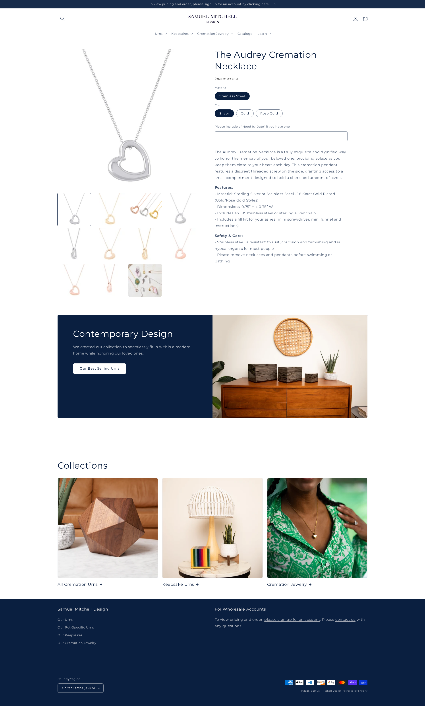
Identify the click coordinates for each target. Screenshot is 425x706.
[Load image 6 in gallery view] (109, 245)
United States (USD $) (78, 688)
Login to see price (226, 78)
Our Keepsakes (70, 635)
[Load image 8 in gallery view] (180, 245)
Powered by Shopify (354, 690)
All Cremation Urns (78, 584)
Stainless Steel (232, 96)
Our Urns (65, 620)
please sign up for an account (292, 619)
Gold (245, 113)
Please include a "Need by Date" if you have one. (253, 126)
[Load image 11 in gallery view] (145, 280)
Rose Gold (269, 113)
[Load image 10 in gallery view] (109, 280)
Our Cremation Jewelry (77, 643)
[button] (62, 19)
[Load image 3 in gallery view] (145, 209)
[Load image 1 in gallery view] (74, 209)
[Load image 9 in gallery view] (74, 280)
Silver (224, 113)
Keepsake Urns (178, 584)
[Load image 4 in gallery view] (180, 209)
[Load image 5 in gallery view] (74, 245)
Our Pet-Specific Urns (76, 627)
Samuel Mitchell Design (326, 690)
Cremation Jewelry (287, 584)
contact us (345, 619)
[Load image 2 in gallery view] (109, 209)
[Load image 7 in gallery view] (145, 245)
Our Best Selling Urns (100, 368)
